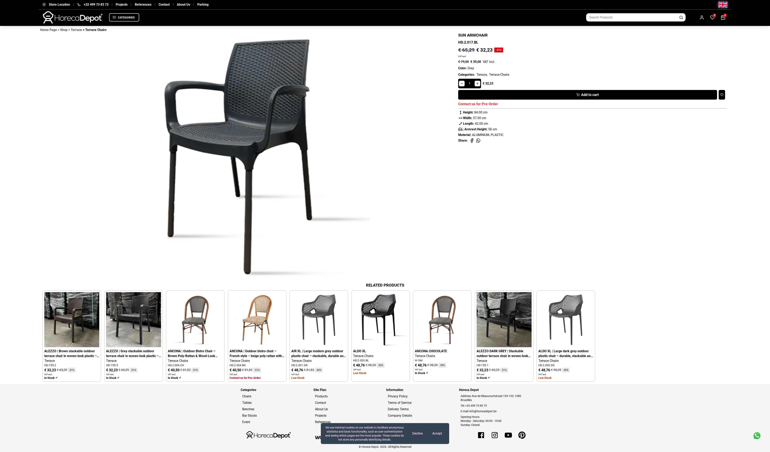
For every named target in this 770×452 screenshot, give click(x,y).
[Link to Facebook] (481, 435)
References (143, 4)
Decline (417, 433)
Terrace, (481, 75)
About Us (183, 4)
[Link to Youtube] (508, 435)
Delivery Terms (398, 409)
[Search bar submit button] (681, 17)
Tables (247, 403)
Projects (122, 4)
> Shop (63, 30)
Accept (437, 433)
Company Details (400, 415)
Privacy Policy (398, 396)
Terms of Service (399, 403)
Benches (248, 409)
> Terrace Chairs (94, 30)
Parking (203, 4)
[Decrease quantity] (462, 83)
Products (321, 396)
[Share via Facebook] (471, 140)
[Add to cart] (93, 298)
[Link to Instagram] (494, 435)
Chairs (246, 396)
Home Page (48, 30)
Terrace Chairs (499, 75)
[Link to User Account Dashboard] (701, 17)
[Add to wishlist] (722, 95)
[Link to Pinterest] (522, 435)
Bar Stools (249, 415)
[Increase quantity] (477, 83)
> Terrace (75, 30)
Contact (164, 4)
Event (246, 422)
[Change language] (722, 5)
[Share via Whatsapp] (478, 140)
